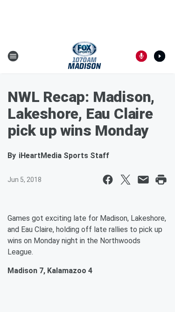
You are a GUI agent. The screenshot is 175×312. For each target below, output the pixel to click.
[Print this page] (161, 179)
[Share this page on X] (125, 179)
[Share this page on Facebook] (107, 179)
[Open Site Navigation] (13, 56)
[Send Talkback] (141, 56)
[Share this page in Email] (143, 179)
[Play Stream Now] (159, 56)
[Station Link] (84, 56)
